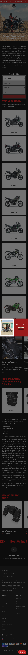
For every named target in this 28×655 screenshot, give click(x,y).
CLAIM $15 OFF (21, 327)
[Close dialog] (27, 319)
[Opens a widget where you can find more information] (22, 652)
